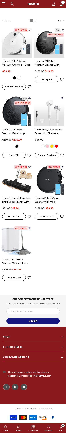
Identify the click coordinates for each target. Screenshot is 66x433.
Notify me (47, 79)
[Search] (12, 4)
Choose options (14, 86)
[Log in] (54, 4)
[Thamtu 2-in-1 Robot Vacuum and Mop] (17, 42)
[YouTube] (24, 387)
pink (47, 146)
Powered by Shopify (41, 408)
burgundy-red (56, 146)
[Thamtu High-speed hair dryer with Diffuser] (49, 111)
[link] (18, 428)
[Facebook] (6, 387)
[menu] (3, 4)
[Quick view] (29, 29)
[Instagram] (15, 387)
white (19, 78)
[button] (31, 21)
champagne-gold (52, 146)
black (14, 78)
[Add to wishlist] (29, 87)
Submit (33, 320)
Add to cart (14, 216)
